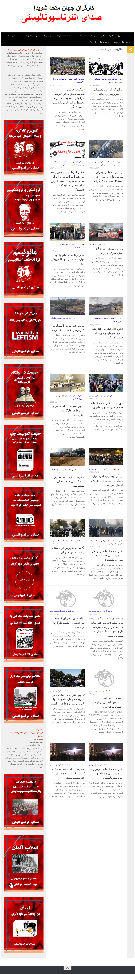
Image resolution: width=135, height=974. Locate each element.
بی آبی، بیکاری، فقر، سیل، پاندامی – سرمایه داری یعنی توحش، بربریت (106, 481)
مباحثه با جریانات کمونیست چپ (62, 611)
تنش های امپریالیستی (76, 79)
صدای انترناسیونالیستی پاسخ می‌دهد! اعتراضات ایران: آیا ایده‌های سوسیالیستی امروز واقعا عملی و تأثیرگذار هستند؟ (67, 181)
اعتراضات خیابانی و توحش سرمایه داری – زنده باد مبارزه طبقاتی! (107, 555)
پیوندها (116, 42)
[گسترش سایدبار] (130, 49)
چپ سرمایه (47, 35)
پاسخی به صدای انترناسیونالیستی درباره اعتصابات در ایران (109, 702)
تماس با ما (104, 42)
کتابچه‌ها (79, 82)
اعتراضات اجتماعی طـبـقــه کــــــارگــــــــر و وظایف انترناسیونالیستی (68, 773)
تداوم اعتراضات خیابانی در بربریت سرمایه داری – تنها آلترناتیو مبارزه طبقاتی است (68, 699)
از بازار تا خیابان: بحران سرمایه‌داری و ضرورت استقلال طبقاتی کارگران (108, 177)
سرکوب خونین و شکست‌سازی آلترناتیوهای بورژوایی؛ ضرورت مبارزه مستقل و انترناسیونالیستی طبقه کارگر (69, 98)
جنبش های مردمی (115, 82)
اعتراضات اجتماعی (67, 35)
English (93, 42)
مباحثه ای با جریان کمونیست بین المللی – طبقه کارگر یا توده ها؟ (67, 623)
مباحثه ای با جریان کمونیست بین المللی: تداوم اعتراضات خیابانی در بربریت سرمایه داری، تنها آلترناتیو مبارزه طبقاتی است (106, 627)
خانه (128, 35)
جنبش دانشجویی (77, 244)
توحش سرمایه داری (58, 79)
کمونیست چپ (98, 35)
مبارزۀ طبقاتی (116, 35)
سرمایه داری (33, 35)
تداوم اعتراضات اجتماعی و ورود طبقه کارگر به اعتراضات (68, 411)
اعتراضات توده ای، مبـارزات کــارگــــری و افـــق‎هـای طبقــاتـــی (68, 481)
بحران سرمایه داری (114, 79)
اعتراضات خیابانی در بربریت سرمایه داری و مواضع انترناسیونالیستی (106, 773)
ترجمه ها (126, 42)
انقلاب (83, 35)
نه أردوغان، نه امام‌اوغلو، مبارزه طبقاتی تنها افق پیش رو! (68, 259)
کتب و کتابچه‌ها (15, 35)
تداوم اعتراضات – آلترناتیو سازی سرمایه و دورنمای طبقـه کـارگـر (107, 333)
